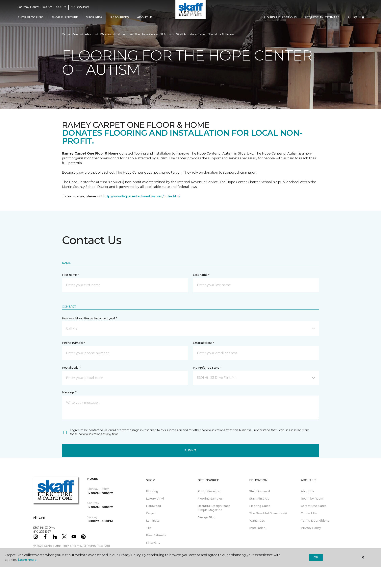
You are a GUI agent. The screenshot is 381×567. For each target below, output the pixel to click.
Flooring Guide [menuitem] (259, 506)
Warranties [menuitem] (257, 520)
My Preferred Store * (207, 367)
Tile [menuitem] (148, 528)
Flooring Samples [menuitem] (210, 498)
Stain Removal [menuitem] (259, 491)
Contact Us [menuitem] (309, 513)
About (89, 34)
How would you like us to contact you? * (89, 318)
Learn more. (27, 560)
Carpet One (70, 34)
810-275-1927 (80, 7)
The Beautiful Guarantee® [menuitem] (268, 513)
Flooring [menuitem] (152, 491)
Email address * (203, 342)
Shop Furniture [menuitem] (64, 17)
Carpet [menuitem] (151, 513)
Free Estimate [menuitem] (156, 535)
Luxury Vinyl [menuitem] (155, 498)
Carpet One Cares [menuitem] (313, 506)
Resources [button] (119, 17)
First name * (70, 274)
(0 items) (363, 17)
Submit (190, 450)
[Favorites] (355, 17)
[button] (348, 17)
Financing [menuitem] (153, 542)
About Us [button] (145, 17)
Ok (316, 557)
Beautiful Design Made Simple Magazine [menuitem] (214, 508)
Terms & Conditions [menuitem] (315, 520)
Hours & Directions (280, 17)
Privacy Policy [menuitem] (311, 528)
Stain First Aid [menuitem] (259, 498)
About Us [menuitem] (307, 491)
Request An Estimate (322, 17)
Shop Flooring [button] (30, 17)
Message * (69, 392)
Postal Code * (71, 367)
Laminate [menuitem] (153, 520)
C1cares (105, 34)
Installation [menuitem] (257, 528)
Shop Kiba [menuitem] (94, 17)
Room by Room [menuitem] (312, 498)
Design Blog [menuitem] (206, 517)
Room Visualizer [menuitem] (209, 491)
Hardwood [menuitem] (153, 506)
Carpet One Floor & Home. (63, 546)
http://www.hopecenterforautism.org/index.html (142, 196)
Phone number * (73, 342)
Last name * (201, 274)
